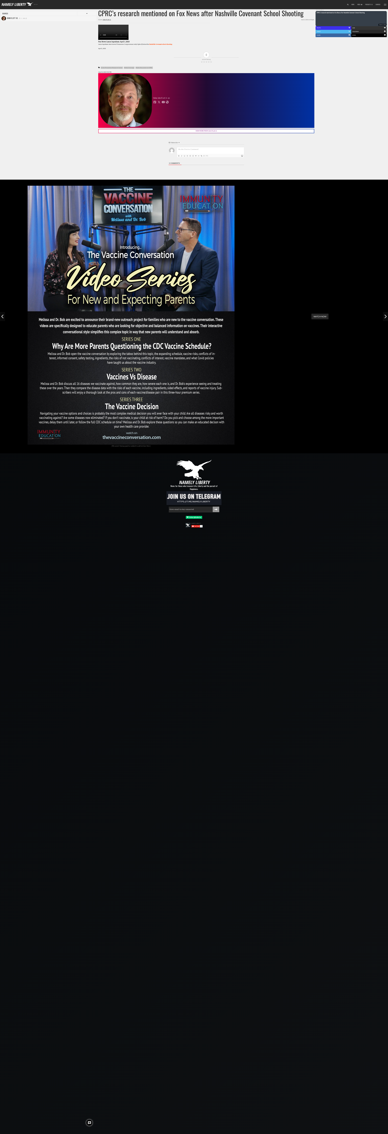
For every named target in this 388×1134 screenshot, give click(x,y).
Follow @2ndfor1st (194, 517)
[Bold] (178, 156)
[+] (207, 155)
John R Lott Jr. (12, 18)
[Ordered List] (190, 156)
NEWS (353, 4)
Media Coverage (129, 67)
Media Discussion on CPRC (144, 67)
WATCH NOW (320, 316)
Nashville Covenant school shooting (160, 44)
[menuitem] (348, 4)
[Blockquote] (195, 156)
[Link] (201, 156)
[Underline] (184, 156)
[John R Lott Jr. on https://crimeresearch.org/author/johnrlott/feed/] (26, 18)
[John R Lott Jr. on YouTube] (24, 18)
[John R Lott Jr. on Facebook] (20, 18)
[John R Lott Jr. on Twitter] (22, 18)
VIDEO (359, 4)
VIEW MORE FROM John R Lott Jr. (206, 131)
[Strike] (187, 156)
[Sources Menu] (385, 4)
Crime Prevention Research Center (112, 67)
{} (204, 155)
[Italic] (181, 156)
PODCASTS (368, 4)
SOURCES (378, 4)
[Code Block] (198, 156)
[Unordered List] (193, 156)
